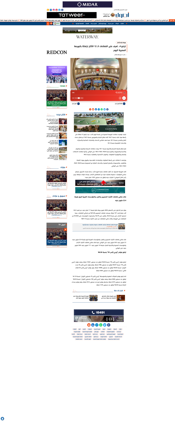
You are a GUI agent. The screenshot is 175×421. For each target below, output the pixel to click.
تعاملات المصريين (88, 336)
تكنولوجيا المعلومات (110, 331)
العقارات (74, 329)
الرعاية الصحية (120, 334)
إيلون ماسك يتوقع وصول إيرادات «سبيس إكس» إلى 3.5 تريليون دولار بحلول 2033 (58, 20)
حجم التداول (96, 336)
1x (78, 98)
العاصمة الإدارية (80, 23)
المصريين (111, 336)
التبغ (79, 329)
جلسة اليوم (102, 334)
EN (51, 23)
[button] (56, 107)
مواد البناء (119, 331)
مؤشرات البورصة (77, 331)
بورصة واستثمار (102, 23)
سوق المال (96, 331)
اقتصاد (87, 23)
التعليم (84, 329)
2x (73, 98)
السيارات (115, 329)
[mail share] (93, 109)
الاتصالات (102, 331)
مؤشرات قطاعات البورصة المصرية (99, 339)
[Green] (56, 23)
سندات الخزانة (79, 334)
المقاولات (90, 329)
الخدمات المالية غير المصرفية (113, 339)
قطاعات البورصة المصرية (77, 336)
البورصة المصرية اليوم (111, 334)
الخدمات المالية (87, 334)
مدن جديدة (111, 23)
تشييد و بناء (94, 23)
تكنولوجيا (109, 329)
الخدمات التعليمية (118, 336)
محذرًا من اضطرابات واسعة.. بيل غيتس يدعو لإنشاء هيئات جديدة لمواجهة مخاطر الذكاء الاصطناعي (137, 20)
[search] (47, 23)
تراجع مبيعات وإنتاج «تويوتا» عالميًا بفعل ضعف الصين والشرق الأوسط (18, 20)
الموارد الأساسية (88, 339)
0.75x (82, 98)
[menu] (73, 23)
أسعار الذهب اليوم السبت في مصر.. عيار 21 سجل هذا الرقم (95, 20)
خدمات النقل (95, 334)
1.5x (76, 98)
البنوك (104, 329)
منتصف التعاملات (79, 339)
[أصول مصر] (122, 15)
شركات (117, 23)
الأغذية (73, 334)
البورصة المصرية (97, 329)
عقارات (122, 23)
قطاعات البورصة (104, 336)
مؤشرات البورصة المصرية (87, 331)
